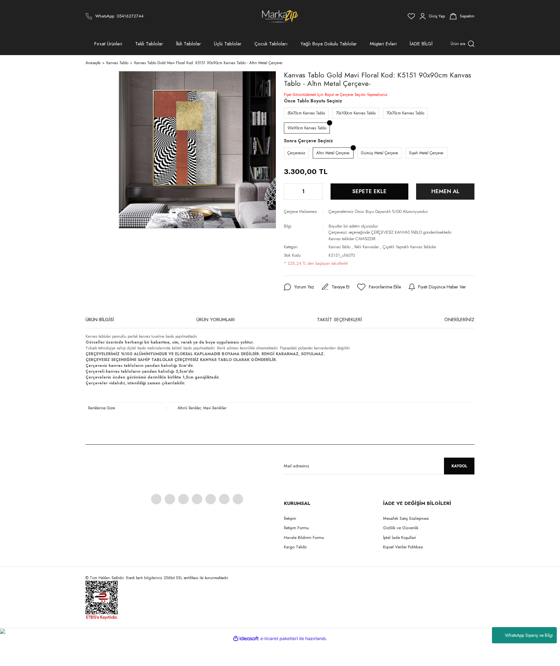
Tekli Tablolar (149, 43)
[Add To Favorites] (379, 287)
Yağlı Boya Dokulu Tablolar (328, 43)
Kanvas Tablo (339, 247)
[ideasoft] (246, 639)
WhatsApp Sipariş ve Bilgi (529, 635)
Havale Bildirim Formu (304, 537)
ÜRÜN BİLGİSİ (100, 319)
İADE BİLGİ (421, 43)
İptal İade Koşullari (399, 537)
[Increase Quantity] (317, 191)
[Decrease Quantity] (289, 191)
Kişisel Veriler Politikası (403, 547)
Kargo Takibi (295, 547)
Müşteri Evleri (383, 43)
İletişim (290, 518)
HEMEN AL (445, 191)
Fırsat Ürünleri (108, 43)
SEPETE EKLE (369, 191)
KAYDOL (459, 466)
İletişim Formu (296, 528)
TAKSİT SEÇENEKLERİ (339, 319)
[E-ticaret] (279, 639)
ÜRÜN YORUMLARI (215, 319)
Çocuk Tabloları (270, 43)
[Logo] (280, 16)
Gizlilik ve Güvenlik (400, 528)
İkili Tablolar (188, 43)
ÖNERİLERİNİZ (459, 319)
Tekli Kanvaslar (366, 247)
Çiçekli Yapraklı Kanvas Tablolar (409, 247)
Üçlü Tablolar (227, 43)
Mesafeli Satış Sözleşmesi (406, 518)
